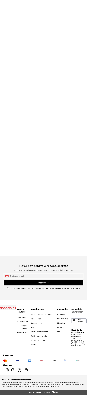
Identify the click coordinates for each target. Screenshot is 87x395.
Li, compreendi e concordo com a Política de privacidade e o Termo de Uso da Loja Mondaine (45, 288)
